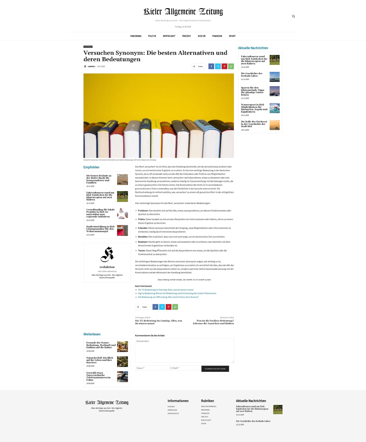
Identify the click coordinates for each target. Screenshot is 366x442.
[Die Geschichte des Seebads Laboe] (275, 77)
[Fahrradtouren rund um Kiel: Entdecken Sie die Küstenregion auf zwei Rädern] (122, 196)
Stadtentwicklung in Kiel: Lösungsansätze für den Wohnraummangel (100, 229)
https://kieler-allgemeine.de (107, 271)
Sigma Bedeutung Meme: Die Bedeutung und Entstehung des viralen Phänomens (177, 293)
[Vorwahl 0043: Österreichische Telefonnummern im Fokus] (122, 376)
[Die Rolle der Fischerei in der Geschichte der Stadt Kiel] (275, 125)
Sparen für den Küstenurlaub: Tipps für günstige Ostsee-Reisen (252, 91)
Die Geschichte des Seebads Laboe (251, 74)
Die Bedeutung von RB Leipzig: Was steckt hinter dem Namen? (168, 297)
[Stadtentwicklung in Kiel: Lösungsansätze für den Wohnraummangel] (122, 230)
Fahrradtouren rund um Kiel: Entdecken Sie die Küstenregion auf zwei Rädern (100, 196)
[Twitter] (218, 66)
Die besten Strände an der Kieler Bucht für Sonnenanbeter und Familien (98, 179)
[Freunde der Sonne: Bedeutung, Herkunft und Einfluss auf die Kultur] (122, 346)
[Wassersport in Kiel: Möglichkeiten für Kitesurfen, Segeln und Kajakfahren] (275, 108)
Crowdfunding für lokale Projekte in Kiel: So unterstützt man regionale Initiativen (100, 213)
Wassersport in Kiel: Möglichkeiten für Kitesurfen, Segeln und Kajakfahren (254, 108)
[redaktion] (85, 66)
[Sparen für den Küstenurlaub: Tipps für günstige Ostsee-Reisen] (275, 91)
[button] (293, 16)
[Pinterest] (224, 66)
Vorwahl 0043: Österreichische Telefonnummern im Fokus (98, 376)
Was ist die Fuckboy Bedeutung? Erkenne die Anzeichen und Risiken (213, 322)
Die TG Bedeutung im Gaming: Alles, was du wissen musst (166, 289)
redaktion (91, 66)
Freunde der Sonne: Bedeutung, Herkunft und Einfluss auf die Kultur (101, 345)
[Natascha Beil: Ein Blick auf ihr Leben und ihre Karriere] (122, 361)
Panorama (88, 47)
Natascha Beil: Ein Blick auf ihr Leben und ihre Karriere (99, 360)
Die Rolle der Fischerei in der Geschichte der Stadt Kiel (254, 124)
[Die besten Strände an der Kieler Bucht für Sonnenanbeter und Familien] (122, 179)
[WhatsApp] (231, 66)
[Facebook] (211, 66)
